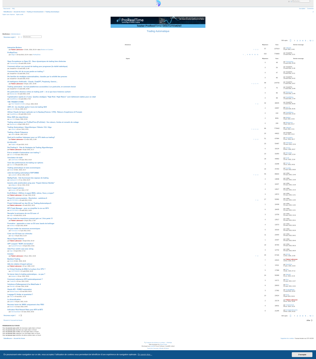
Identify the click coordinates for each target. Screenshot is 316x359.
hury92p (288, 168)
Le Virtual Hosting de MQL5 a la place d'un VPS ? (26, 269)
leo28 (287, 158)
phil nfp (288, 254)
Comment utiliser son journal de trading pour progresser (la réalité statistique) (37, 66)
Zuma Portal (163, 344)
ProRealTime (12, 53)
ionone (12, 306)
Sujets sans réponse (8, 14)
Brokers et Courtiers (47, 49)
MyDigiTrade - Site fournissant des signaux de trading (28, 178)
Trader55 (12, 281)
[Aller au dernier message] (291, 48)
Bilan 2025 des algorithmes (17, 117)
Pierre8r (12, 286)
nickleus (12, 225)
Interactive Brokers (14, 47)
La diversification (14, 299)
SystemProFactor (16, 246)
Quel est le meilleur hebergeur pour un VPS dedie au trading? (31, 137)
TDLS (11, 296)
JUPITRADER (15, 271)
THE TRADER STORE (15, 102)
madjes (13, 144)
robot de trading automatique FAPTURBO (23, 173)
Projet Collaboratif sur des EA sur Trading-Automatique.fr (29, 203)
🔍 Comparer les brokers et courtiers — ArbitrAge (158, 342)
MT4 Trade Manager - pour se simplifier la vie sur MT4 (28, 208)
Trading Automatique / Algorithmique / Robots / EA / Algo (29, 127)
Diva (287, 269)
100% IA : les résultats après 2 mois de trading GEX (27, 107)
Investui (10, 254)
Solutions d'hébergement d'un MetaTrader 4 (24, 284)
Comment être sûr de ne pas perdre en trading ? (25, 71)
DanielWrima (13, 99)
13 (257, 54)
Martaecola (13, 94)
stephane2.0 (13, 180)
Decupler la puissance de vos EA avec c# (23, 213)
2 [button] (297, 40)
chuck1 (13, 129)
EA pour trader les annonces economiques (23, 228)
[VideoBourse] (158, 3)
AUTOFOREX (14, 200)
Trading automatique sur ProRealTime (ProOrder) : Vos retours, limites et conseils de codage (43, 122)
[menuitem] (13, 8)
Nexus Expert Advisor (15, 239)
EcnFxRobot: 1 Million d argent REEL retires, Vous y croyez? (30, 193)
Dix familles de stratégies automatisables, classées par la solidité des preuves (37, 76)
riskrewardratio (15, 311)
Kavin (287, 294)
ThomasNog (13, 63)
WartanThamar (14, 291)
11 (252, 54)
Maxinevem (13, 124)
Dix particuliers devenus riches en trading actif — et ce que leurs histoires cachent (38, 92)
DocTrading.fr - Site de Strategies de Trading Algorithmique (30, 147)
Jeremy (288, 148)
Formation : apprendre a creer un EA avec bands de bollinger (30, 223)
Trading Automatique (158, 31)
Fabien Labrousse (17, 49)
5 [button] (305, 40)
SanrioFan (289, 264)
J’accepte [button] (302, 355)
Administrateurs (15, 34)
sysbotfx (13, 175)
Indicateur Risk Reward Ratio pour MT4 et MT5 (25, 310)
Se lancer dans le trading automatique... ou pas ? (26, 274)
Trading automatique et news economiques (23, 168)
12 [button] (310, 40)
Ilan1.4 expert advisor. (15, 188)
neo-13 (12, 109)
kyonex (13, 190)
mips (11, 215)
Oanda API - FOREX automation (19, 289)
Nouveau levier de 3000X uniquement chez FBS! (25, 304)
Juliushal (288, 48)
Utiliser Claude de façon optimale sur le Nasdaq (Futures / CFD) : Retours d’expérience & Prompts (44, 112)
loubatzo (13, 276)
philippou (13, 185)
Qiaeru (167, 348)
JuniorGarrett (290, 305)
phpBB (152, 346)
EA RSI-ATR (11, 142)
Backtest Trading (13, 259)
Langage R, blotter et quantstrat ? (20, 294)
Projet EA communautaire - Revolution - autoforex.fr (27, 198)
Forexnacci (14, 230)
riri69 (12, 134)
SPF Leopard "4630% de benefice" (20, 244)
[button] (290, 40)
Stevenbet (289, 153)
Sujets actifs (19, 14)
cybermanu (14, 159)
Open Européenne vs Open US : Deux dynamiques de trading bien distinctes (36, 61)
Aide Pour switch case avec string (20, 249)
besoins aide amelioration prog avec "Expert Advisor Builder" (31, 183)
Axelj (11, 170)
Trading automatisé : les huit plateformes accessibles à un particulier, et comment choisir (41, 87)
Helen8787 (289, 142)
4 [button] (302, 40)
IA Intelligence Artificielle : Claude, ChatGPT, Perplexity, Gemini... (32, 82)
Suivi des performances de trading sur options (25, 163)
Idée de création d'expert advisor (19, 264)
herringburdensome (291, 310)
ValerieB (288, 274)
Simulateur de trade (14, 158)
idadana (288, 117)
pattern (12, 301)
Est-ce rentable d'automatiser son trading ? (23, 152)
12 (255, 54)
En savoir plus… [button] (145, 354)
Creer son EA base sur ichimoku (19, 234)
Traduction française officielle (155, 348)
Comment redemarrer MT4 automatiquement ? (25, 279)
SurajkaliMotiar (290, 289)
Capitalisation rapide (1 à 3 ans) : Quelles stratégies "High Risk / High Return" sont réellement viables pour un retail (51, 97)
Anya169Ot (289, 137)
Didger (13, 54)
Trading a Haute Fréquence (17, 132)
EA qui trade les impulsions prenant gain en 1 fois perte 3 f (30, 218)
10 (249, 54)
